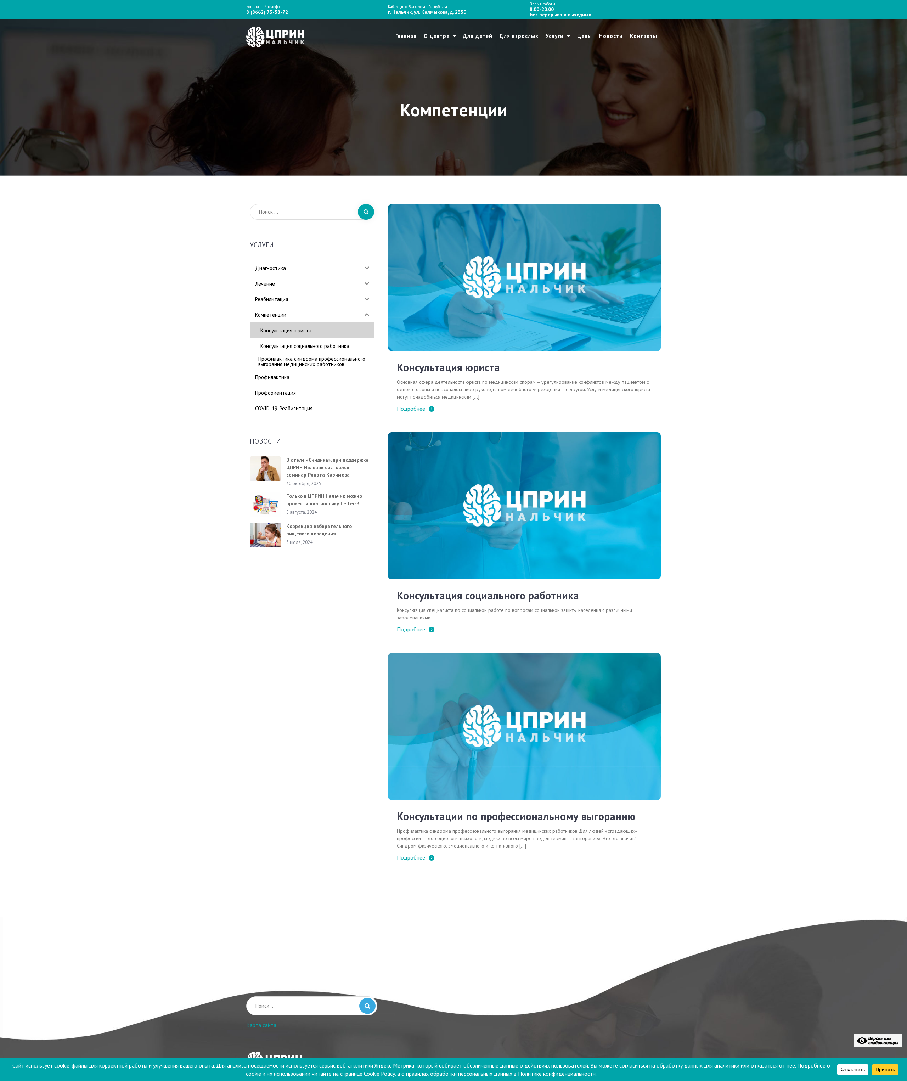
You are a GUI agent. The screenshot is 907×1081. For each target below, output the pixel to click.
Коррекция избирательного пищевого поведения (319, 530)
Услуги (555, 36)
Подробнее (411, 408)
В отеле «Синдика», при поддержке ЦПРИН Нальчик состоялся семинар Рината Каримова (327, 467)
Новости (611, 36)
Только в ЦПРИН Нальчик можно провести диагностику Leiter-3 (324, 500)
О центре (437, 36)
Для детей (477, 36)
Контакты (643, 36)
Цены (584, 36)
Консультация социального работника (488, 595)
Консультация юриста (448, 367)
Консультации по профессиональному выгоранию (516, 816)
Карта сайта (261, 1025)
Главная (406, 36)
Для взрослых (519, 36)
